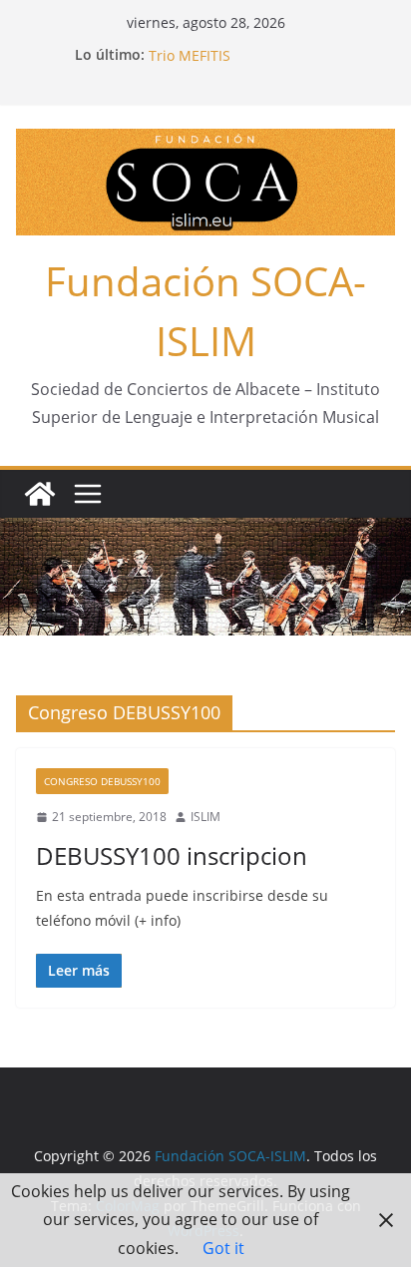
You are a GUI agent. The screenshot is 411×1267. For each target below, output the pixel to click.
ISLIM (205, 816)
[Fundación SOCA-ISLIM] (40, 494)
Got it (223, 1248)
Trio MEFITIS (189, 57)
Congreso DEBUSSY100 (102, 781)
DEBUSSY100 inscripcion (171, 855)
